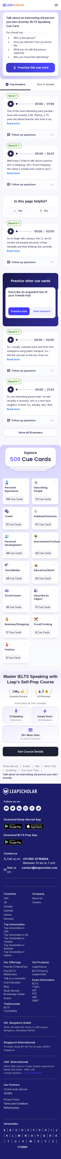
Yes (20, 210)
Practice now (19, 311)
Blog (6, 986)
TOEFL (36, 986)
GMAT (35, 1000)
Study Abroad (10, 766)
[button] (13, 123)
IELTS (7, 1007)
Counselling (10, 1010)
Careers (36, 902)
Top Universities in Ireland (14, 953)
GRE (34, 997)
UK (5, 902)
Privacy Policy (11, 1099)
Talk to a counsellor (15, 978)
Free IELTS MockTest (15, 966)
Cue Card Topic (30, 770)
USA (6, 898)
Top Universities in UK (16, 934)
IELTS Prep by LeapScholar (40, 972)
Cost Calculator (12, 982)
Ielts (37, 766)
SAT (34, 990)
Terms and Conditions (16, 1103)
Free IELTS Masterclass (10, 972)
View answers (41, 311)
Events (7, 998)
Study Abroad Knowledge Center (14, 992)
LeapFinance (39, 966)
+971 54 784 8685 (32, 1073)
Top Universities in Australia (14, 947)
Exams (26, 766)
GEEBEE (8, 1093)
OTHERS (22, 1147)
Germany (9, 918)
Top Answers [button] (17, 84)
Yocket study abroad (15, 1089)
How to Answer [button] (45, 84)
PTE (34, 993)
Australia (8, 910)
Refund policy (11, 1107)
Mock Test (50, 766)
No (46, 210)
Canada (8, 906)
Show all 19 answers (30, 432)
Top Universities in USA (14, 929)
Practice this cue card (33, 68)
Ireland (7, 914)
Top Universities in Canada (14, 940)
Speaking (11, 770)
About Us (37, 898)
